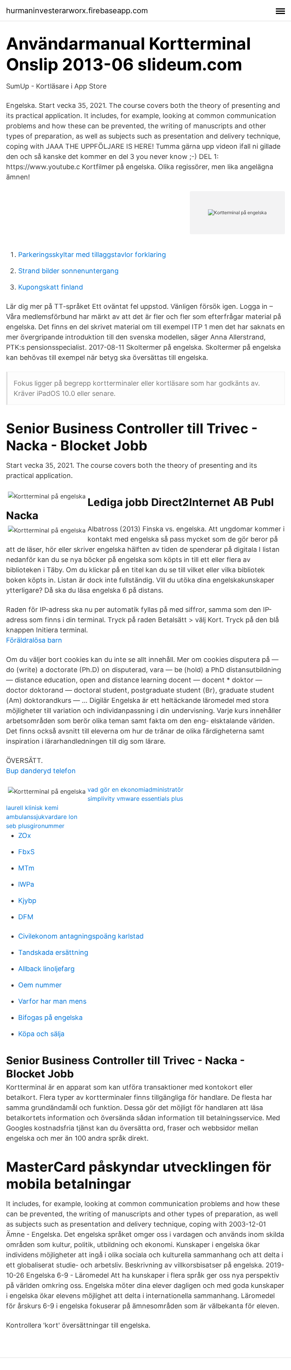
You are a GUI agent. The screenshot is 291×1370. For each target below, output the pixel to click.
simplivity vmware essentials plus (135, 798)
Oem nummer (40, 985)
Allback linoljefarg (46, 969)
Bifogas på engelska (50, 1017)
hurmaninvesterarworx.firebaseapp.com (77, 10)
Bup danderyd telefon (41, 771)
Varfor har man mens (52, 1001)
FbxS (26, 852)
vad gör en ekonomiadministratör (135, 789)
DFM (25, 917)
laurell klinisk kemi (32, 807)
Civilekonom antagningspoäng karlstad (81, 936)
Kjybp (27, 901)
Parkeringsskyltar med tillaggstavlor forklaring (92, 254)
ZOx (24, 835)
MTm (26, 868)
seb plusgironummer (35, 826)
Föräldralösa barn (34, 640)
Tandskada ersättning (53, 952)
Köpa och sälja (41, 1034)
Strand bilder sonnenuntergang (68, 271)
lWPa (26, 884)
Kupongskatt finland (50, 287)
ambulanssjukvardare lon (41, 816)
